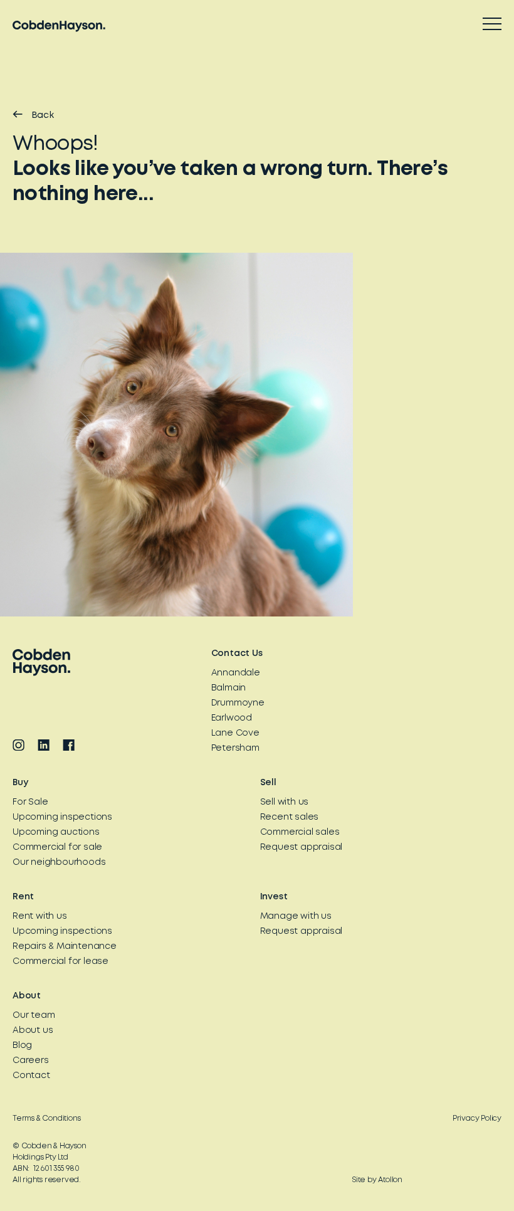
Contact (31, 1075)
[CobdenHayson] (59, 26)
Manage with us (296, 916)
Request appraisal (301, 847)
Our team (34, 1015)
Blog (22, 1045)
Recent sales (289, 817)
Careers (31, 1060)
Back (43, 115)
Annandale (235, 673)
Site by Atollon (377, 1180)
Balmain (228, 688)
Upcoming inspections (62, 817)
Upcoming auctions (56, 832)
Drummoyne (238, 703)
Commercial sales (300, 832)
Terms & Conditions (46, 1118)
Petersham (235, 748)
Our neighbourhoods (59, 862)
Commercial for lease (60, 961)
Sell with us (284, 802)
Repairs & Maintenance (65, 946)
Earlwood (231, 718)
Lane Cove (235, 733)
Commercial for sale (57, 847)
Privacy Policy (477, 1118)
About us (33, 1030)
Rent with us (40, 916)
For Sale (30, 802)
